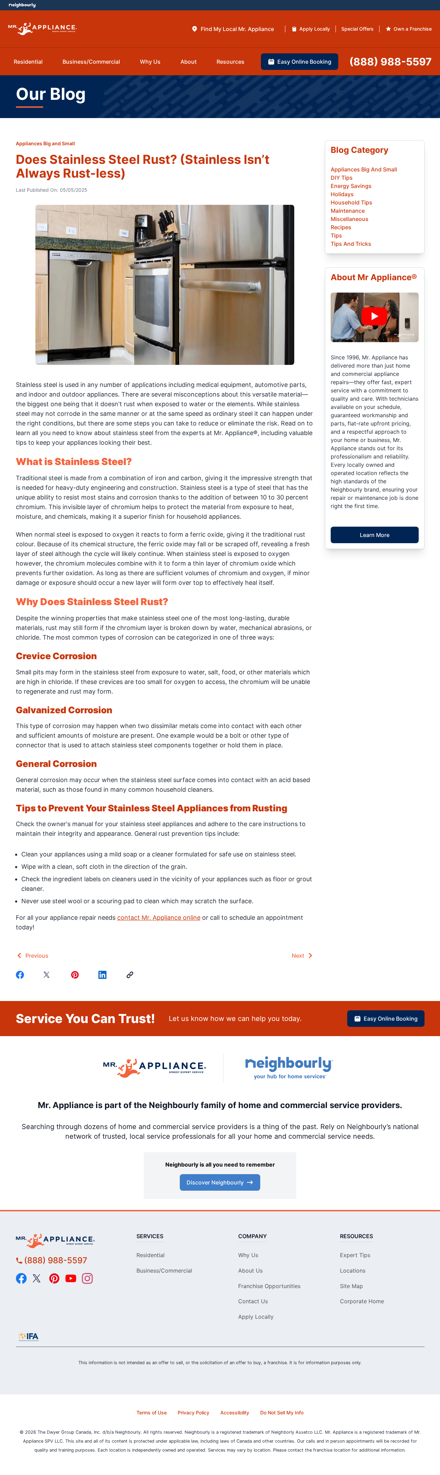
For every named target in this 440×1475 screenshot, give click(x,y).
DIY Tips (342, 177)
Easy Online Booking (391, 1018)
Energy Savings (351, 185)
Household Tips (351, 202)
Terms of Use (151, 1412)
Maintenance (348, 210)
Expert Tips (355, 1255)
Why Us (248, 1255)
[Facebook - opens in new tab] (21, 1278)
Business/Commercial (164, 1270)
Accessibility (234, 1412)
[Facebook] (21, 975)
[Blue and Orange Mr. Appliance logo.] (154, 1067)
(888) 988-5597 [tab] (390, 61)
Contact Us (253, 1301)
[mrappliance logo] (67, 1240)
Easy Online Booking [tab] (304, 61)
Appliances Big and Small (45, 143)
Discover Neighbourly (215, 1182)
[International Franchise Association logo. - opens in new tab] (28, 1337)
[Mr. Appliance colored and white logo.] (42, 29)
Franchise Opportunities (269, 1286)
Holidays (342, 194)
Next (298, 955)
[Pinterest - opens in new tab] (54, 1278)
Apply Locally (256, 1316)
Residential (150, 1255)
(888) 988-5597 (55, 1260)
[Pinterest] (76, 975)
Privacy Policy (193, 1412)
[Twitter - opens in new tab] (37, 1278)
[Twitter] (48, 975)
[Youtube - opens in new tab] (70, 1278)
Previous (36, 955)
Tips (336, 235)
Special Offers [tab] (357, 29)
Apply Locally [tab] (314, 29)
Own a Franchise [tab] (413, 29)
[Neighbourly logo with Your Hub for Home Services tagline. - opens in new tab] (288, 1068)
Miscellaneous (349, 218)
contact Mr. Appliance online (158, 917)
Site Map (351, 1286)
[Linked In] (103, 975)
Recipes (341, 227)
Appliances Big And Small (364, 169)
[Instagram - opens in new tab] (87, 1278)
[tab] (232, 29)
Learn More (374, 534)
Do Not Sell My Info (282, 1412)
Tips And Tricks (351, 243)
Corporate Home (362, 1301)
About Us (250, 1270)
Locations (352, 1270)
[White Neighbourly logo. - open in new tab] (22, 5)
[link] (131, 975)
